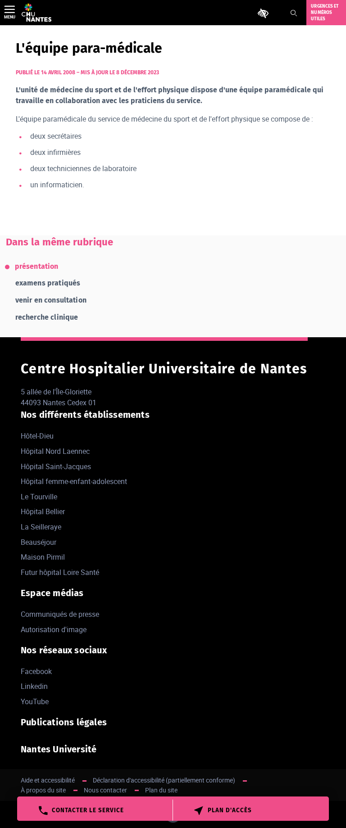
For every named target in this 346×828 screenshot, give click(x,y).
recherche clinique (46, 317)
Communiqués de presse (60, 614)
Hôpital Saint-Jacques (56, 466)
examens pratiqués (48, 283)
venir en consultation (50, 300)
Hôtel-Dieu (37, 436)
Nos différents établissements (85, 414)
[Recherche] (293, 13)
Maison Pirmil (43, 557)
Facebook (36, 671)
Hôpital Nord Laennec (55, 451)
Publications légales (64, 722)
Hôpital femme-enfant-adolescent (74, 481)
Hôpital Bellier (43, 511)
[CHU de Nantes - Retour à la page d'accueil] (36, 12)
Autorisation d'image (53, 629)
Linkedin (34, 686)
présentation (37, 266)
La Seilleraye (41, 527)
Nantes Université (58, 749)
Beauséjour (38, 542)
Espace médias (52, 593)
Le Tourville (39, 497)
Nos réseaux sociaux (64, 650)
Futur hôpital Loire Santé (60, 572)
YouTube (35, 701)
